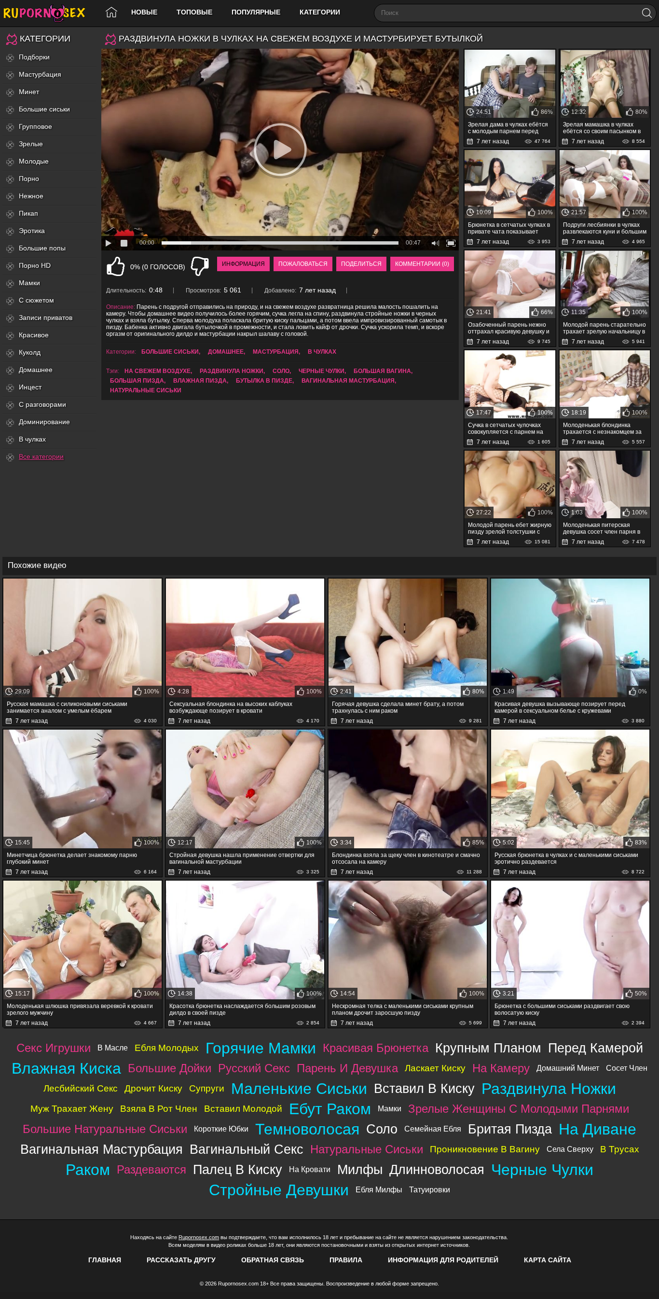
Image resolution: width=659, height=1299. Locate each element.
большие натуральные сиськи (105, 1128)
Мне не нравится (199, 266)
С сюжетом (36, 300)
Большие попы (42, 248)
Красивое (34, 335)
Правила (346, 1260)
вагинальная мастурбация (348, 380)
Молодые (34, 161)
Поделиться (361, 264)
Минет (29, 92)
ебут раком (330, 1109)
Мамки (29, 283)
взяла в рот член (158, 1109)
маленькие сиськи (299, 1088)
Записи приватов (45, 317)
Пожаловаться (303, 264)
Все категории (41, 456)
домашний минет (567, 1068)
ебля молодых (167, 1048)
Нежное (31, 196)
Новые (144, 12)
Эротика (32, 231)
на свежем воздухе (157, 371)
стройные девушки (279, 1190)
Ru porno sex (48, 13)
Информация (243, 264)
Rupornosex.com (198, 1237)
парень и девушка (347, 1068)
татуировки (429, 1190)
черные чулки (321, 371)
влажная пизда (200, 380)
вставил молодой (243, 1109)
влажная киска (66, 1068)
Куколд (30, 352)
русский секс (254, 1068)
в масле (112, 1048)
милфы (360, 1169)
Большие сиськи (44, 109)
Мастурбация (40, 74)
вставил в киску (424, 1088)
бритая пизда (510, 1128)
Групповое (35, 126)
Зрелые (31, 144)
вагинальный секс (246, 1149)
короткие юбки (221, 1129)
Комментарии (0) (422, 264)
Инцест (30, 387)
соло (281, 371)
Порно (29, 178)
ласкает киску (435, 1068)
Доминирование (44, 422)
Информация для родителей (443, 1260)
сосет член (626, 1068)
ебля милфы (379, 1190)
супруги (206, 1088)
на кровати (309, 1169)
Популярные (256, 12)
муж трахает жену (71, 1109)
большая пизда (137, 380)
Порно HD (35, 265)
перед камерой (595, 1047)
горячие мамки (261, 1048)
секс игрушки (53, 1047)
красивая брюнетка (375, 1047)
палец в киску (237, 1169)
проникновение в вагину (485, 1149)
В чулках (32, 439)
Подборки (34, 57)
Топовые (194, 12)
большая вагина (382, 371)
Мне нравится (115, 266)
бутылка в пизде (264, 380)
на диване (597, 1129)
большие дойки (169, 1068)
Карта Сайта (547, 1260)
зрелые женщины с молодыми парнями (518, 1108)
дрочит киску (153, 1088)
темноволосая (307, 1129)
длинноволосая (436, 1169)
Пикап (28, 213)
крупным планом (488, 1047)
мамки (389, 1109)
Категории (320, 12)
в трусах (619, 1149)
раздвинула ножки (231, 371)
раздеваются (151, 1169)
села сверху (570, 1149)
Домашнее (36, 369)
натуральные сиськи (145, 390)
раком (88, 1169)
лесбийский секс (80, 1088)
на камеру (501, 1068)
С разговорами (42, 404)
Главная (104, 1260)
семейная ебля (432, 1129)
